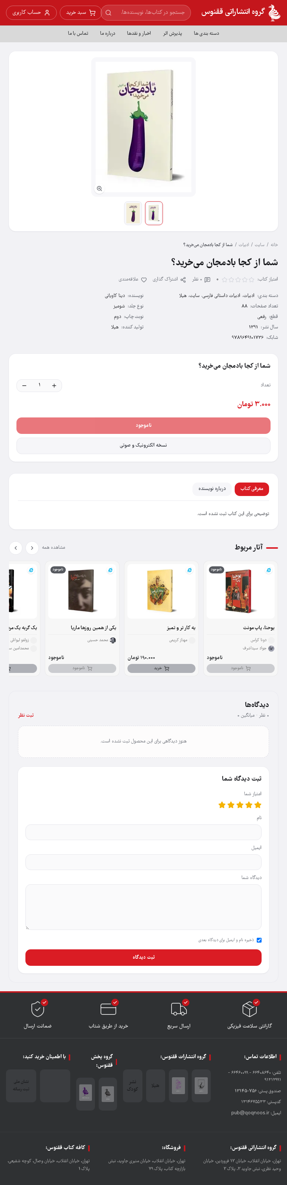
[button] (143, 127)
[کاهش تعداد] (24, 386)
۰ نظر (197, 279)
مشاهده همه (53, 547)
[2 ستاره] (249, 805)
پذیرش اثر (172, 33)
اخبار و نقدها (139, 33)
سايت (260, 245)
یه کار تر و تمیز (181, 628)
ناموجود (144, 425)
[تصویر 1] (154, 213)
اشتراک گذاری (165, 279)
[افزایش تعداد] (54, 386)
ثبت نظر (26, 715)
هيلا (182, 296)
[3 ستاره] (240, 805)
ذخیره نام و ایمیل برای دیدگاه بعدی (226, 940)
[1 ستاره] (258, 805)
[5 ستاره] (222, 805)
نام (259, 818)
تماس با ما (78, 33)
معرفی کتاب (252, 489)
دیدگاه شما (251, 878)
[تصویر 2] (133, 213)
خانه (274, 245)
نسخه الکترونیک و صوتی (143, 445)
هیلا (114, 327)
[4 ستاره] (231, 805)
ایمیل (256, 848)
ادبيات (244, 245)
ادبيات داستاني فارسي (221, 296)
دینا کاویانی (115, 296)
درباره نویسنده (212, 489)
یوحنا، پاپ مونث (259, 628)
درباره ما (107, 33)
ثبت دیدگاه (144, 957)
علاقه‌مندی (129, 279)
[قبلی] (32, 548)
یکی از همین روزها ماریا (93, 628)
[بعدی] (15, 548)
